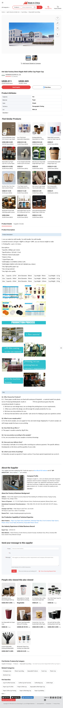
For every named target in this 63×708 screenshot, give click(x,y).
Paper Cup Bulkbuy (39, 690)
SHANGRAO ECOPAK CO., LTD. (13, 74)
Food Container (47, 520)
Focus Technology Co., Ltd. (20, 703)
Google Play (16, 697)
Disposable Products (32, 671)
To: (10, 553)
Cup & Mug (24, 12)
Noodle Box (20, 522)
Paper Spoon (55, 520)
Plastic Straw (5, 522)
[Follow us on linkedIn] (45, 700)
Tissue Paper (12, 522)
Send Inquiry (16, 87)
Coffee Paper (49, 682)
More (3, 693)
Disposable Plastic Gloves (31, 522)
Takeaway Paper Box (36, 520)
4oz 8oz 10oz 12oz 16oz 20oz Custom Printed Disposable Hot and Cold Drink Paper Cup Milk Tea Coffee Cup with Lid (8, 187)
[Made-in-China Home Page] (31, 2)
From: (9, 548)
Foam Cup (44, 671)
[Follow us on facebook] (51, 697)
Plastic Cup (53, 671)
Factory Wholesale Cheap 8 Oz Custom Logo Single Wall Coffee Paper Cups (8, 138)
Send (14, 571)
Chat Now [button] (48, 87)
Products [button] (16, 7)
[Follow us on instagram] (55, 697)
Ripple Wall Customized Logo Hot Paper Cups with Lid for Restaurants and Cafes (54, 138)
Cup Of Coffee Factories (9, 682)
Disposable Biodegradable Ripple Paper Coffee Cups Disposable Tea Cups (39, 211)
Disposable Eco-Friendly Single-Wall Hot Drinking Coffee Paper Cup (23, 599)
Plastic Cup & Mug (19, 671)
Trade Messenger (27, 697)
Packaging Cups (7, 671)
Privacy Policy (56, 703)
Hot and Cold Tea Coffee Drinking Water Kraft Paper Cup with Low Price (54, 624)
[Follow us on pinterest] (60, 697)
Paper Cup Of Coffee (8, 686)
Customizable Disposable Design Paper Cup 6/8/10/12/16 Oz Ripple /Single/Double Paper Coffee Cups (53, 163)
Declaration (48, 703)
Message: (8, 557)
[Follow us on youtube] (58, 697)
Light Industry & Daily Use (12, 12)
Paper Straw (20, 520)
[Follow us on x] (53, 697)
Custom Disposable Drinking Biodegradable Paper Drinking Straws (7, 648)
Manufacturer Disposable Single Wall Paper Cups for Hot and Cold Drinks (39, 163)
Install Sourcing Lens (9, 700)
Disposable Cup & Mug (34, 12)
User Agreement (40, 703)
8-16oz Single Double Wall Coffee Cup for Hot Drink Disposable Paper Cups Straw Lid (23, 163)
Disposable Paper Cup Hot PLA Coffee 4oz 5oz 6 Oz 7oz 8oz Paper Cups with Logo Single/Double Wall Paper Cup (24, 211)
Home (3, 12)
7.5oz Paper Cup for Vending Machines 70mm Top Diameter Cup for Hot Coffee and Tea (23, 187)
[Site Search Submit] (39, 7)
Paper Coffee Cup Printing (9, 690)
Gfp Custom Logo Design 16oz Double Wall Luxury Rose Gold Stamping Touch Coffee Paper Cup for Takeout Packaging (38, 187)
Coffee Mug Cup (39, 682)
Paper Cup (13, 520)
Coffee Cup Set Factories (25, 682)
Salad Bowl (27, 520)
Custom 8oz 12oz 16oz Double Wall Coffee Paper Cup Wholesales (38, 624)
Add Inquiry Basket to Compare (32, 63)
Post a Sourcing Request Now (47, 571)
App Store (5, 697)
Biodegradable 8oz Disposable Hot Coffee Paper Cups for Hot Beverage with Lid (38, 138)
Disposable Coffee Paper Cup (37, 686)
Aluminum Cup (6, 675)
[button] (2, 3)
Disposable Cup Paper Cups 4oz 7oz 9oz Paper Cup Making (8, 163)
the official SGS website (40, 470)
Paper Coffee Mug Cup (25, 690)
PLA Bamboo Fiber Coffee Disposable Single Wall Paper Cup (38, 599)
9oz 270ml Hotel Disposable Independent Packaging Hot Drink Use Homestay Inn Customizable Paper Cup (23, 138)
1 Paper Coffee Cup (22, 686)
